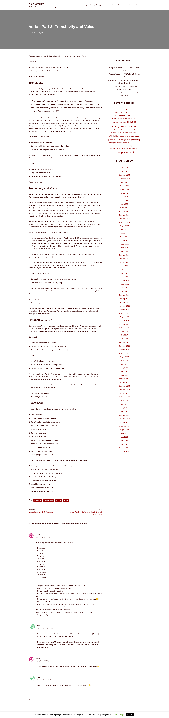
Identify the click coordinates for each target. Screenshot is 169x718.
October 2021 (124, 240)
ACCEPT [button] (129, 715)
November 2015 (124, 390)
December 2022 (124, 219)
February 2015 (124, 415)
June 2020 (124, 266)
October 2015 (124, 393)
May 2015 (124, 408)
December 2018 (124, 302)
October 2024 (124, 186)
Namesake (128, 130)
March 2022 (124, 237)
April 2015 (124, 411)
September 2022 (124, 222)
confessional (134, 115)
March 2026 (124, 171)
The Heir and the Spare (117, 148)
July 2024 (124, 193)
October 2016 (124, 350)
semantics (126, 146)
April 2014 (124, 440)
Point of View (128, 5)
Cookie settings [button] (119, 715)
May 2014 (124, 437)
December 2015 (124, 386)
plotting (137, 136)
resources (114, 146)
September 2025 (124, 179)
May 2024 (124, 200)
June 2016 (124, 364)
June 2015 (124, 404)
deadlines (115, 118)
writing (133, 152)
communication (124, 116)
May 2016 (124, 368)
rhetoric (120, 146)
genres (130, 118)
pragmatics (125, 140)
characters (114, 116)
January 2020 (124, 277)
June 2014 (124, 433)
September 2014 (124, 426)
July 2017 (124, 335)
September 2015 (124, 397)
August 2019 (124, 284)
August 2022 (124, 226)
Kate (32, 33)
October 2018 (124, 310)
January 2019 (124, 299)
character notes (134, 112)
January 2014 (124, 451)
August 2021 (124, 244)
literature (132, 126)
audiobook (120, 110)
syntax (58, 500)
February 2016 (124, 379)
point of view (114, 140)
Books (79, 5)
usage (120, 153)
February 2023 (124, 215)
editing (120, 118)
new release (113, 132)
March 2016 (124, 375)
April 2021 (124, 251)
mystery (121, 130)
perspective (130, 136)
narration (134, 130)
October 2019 (124, 280)
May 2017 (124, 339)
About (138, 5)
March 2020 (124, 273)
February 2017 (124, 342)
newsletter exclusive (122, 132)
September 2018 (124, 313)
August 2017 (124, 331)
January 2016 (124, 382)
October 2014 (124, 422)
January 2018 (124, 320)
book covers (115, 113)
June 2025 (124, 182)
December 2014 (124, 419)
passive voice (48, 500)
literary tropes (120, 126)
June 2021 (124, 248)
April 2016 (124, 371)
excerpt (125, 118)
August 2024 (124, 189)
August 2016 (124, 357)
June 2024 (124, 197)
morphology (115, 130)
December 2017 (124, 324)
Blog (85, 5)
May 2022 (124, 233)
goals (135, 118)
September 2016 (124, 353)
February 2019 (124, 295)
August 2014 (124, 430)
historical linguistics (119, 122)
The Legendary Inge (132, 148)
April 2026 (124, 168)
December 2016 (124, 346)
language (37, 500)
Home (72, 5)
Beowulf (136, 110)
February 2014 (124, 448)
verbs (66, 500)
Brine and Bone (125, 112)
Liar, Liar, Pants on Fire (113, 5)
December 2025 (124, 175)
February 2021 (124, 255)
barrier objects (128, 110)
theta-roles (114, 153)
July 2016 (124, 360)
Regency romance (133, 143)
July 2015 (124, 400)
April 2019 (124, 288)
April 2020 (124, 270)
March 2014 (124, 444)
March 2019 (124, 291)
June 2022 (124, 229)
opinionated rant (133, 132)
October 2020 (124, 262)
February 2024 (124, 211)
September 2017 (124, 328)
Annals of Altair (113, 110)
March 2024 (124, 208)
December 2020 (124, 259)
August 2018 (124, 317)
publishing (135, 140)
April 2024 (124, 204)
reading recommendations (118, 143)
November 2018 (124, 306)
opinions (113, 135)
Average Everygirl (96, 5)
